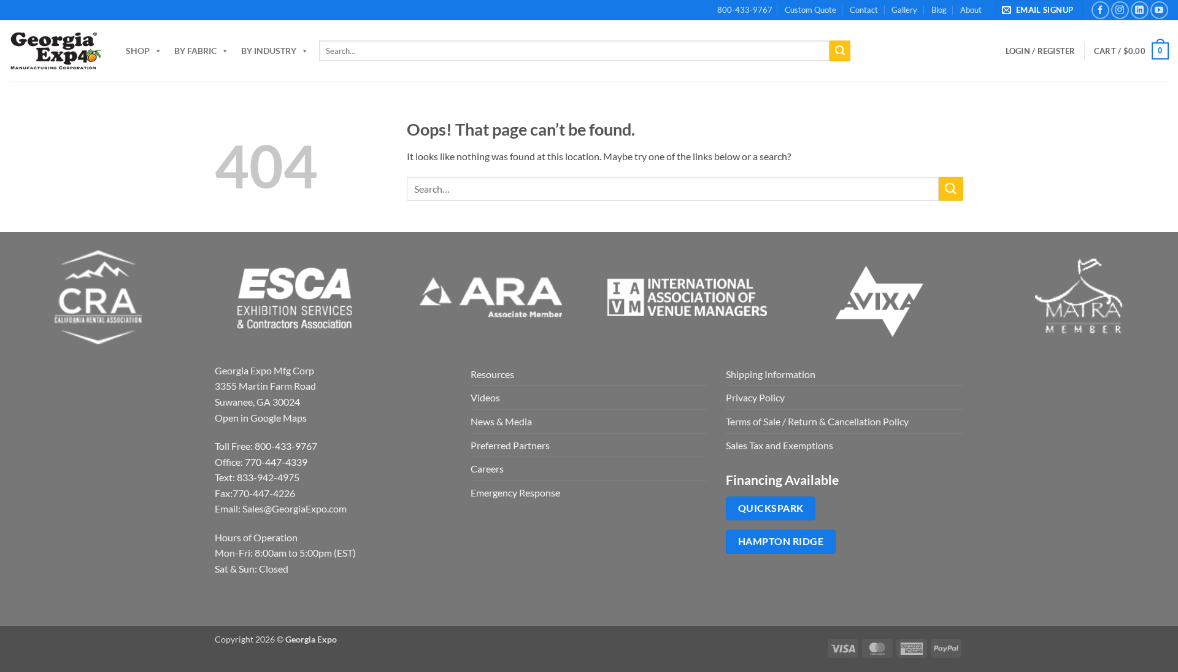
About (971, 10)
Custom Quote (810, 10)
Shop (138, 50)
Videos (485, 397)
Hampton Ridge (780, 541)
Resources (492, 374)
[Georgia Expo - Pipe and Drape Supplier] (55, 51)
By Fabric (195, 50)
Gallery (904, 10)
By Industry (268, 50)
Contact (864, 10)
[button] (1039, 10)
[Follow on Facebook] (1100, 10)
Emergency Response (515, 492)
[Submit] (840, 51)
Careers (487, 468)
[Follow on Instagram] (1120, 10)
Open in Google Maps (261, 417)
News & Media (501, 421)
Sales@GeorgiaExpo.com (294, 508)
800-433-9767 (744, 10)
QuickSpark (771, 508)
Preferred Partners (510, 445)
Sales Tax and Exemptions (779, 445)
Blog (939, 10)
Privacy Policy (755, 397)
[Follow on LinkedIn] (1140, 10)
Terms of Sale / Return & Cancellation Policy (817, 421)
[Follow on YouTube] (1159, 10)
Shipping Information (770, 374)
